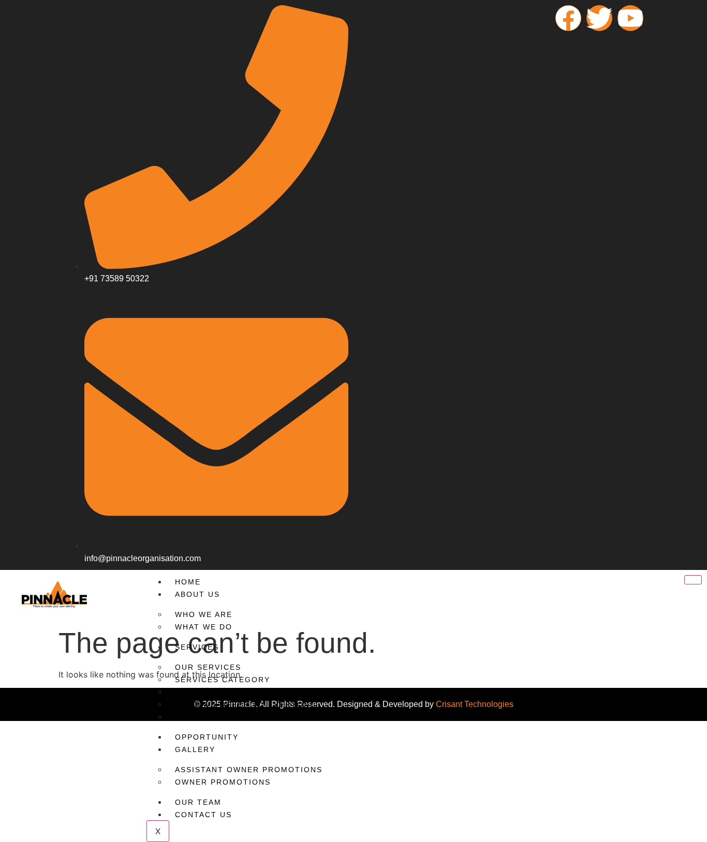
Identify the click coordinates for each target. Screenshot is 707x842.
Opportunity (207, 737)
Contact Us (203, 814)
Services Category (222, 679)
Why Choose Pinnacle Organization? (266, 717)
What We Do (203, 627)
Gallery (195, 749)
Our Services (208, 667)
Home (188, 582)
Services (197, 647)
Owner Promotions (223, 782)
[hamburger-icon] (693, 579)
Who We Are (203, 614)
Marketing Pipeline (223, 692)
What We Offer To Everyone (245, 704)
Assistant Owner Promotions (248, 769)
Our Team (198, 802)
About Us (197, 594)
